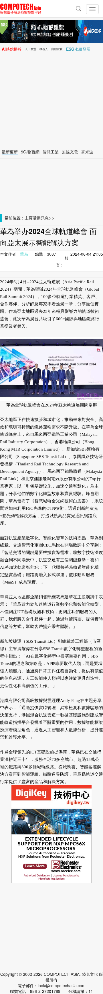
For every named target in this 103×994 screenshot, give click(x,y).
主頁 (29, 218)
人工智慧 (30, 49)
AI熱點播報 (12, 49)
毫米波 (87, 152)
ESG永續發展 (78, 49)
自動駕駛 (57, 49)
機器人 (43, 49)
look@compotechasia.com (62, 985)
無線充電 (70, 152)
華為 (24, 254)
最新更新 (10, 152)
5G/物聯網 (30, 152)
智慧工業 (51, 152)
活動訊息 (41, 218)
